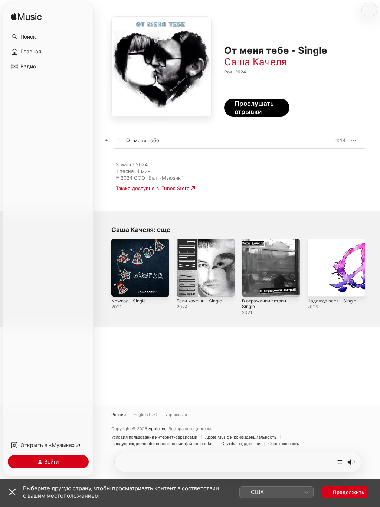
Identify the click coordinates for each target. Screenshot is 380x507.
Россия (118, 415)
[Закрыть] (12, 492)
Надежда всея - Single (331, 301)
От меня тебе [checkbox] (142, 140)
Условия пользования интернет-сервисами (154, 437)
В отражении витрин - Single (265, 303)
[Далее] (339, 462)
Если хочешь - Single (199, 301)
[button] (48, 36)
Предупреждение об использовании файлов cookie (162, 444)
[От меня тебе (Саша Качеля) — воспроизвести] (118, 140)
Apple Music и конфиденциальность (240, 437)
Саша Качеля (255, 62)
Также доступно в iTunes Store (153, 188)
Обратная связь (283, 444)
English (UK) (145, 415)
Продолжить (348, 492)
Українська (176, 415)
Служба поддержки (241, 444)
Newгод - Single (128, 301)
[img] (26, 17)
